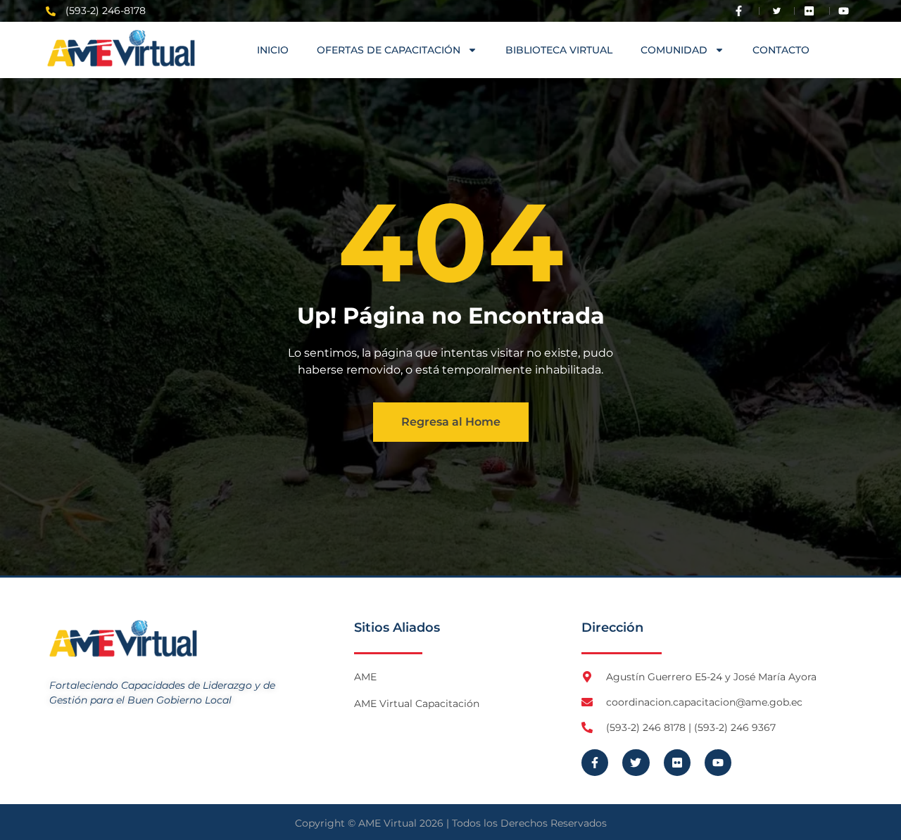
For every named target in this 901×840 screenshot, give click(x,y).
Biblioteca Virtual (558, 50)
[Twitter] (635, 762)
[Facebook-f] (594, 762)
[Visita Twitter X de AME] (777, 11)
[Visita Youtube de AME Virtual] (846, 11)
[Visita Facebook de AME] (741, 11)
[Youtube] (718, 762)
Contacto (780, 50)
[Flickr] (677, 762)
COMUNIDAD (674, 50)
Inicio (273, 50)
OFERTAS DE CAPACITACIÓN (388, 50)
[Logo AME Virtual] (121, 48)
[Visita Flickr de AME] (812, 11)
